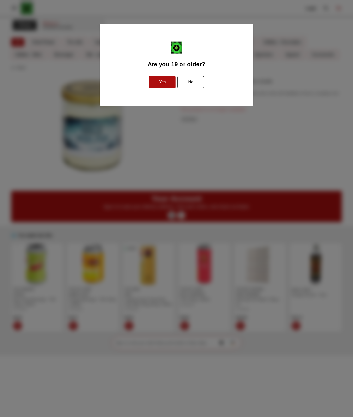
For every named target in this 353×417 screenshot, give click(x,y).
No (190, 82)
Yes (162, 82)
